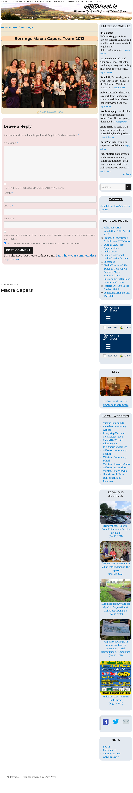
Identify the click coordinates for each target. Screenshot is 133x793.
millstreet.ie (74, 1)
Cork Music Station (113, 436)
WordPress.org (111, 757)
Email (8, 205)
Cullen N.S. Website (113, 440)
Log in (106, 746)
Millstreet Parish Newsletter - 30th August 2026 (117, 231)
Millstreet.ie (13, 777)
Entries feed (109, 750)
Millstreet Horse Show (115, 467)
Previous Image (9, 27)
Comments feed (112, 753)
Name (8, 192)
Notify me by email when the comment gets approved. (44, 243)
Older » (127, 174)
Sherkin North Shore (113, 474)
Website (9, 218)
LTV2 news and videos (115, 447)
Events (90, 1)
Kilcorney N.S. (110, 443)
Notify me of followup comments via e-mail (34, 188)
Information (41, 1)
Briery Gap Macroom (114, 433)
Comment (11, 143)
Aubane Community (113, 423)
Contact (28, 1)
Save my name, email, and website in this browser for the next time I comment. (50, 237)
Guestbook (16, 1)
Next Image (27, 27)
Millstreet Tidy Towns (115, 471)
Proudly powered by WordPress (39, 777)
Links (99, 1)
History (58, 1)
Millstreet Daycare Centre (117, 464)
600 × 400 (57, 112)
